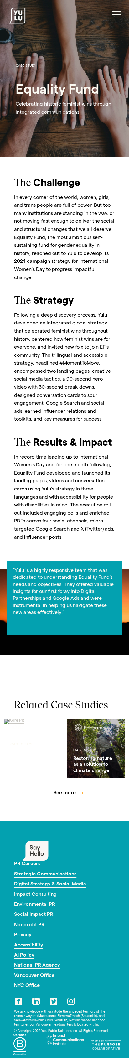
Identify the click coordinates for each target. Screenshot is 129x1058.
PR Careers (27, 864)
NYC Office (27, 985)
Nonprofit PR (29, 925)
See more (65, 793)
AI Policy (24, 955)
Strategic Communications (45, 874)
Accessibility (28, 945)
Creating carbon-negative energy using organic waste (30, 762)
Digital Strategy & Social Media (50, 884)
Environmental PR (34, 904)
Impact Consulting (35, 894)
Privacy (22, 935)
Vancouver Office (34, 975)
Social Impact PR (33, 914)
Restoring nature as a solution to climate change (92, 764)
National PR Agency (37, 965)
